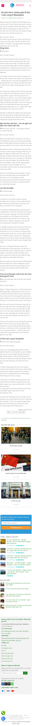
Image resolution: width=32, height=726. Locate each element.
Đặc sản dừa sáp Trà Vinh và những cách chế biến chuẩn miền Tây (19, 606)
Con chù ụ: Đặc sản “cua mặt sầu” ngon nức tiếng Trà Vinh (18, 600)
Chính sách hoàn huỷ (7, 658)
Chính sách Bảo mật (6, 661)
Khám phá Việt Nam (7, 638)
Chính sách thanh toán (7, 653)
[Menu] (2, 5)
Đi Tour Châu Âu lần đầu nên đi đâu (17, 589)
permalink (3, 420)
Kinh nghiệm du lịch (6, 648)
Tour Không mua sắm (8, 631)
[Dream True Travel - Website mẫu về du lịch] (17, 6)
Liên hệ (3, 650)
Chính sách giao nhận (7, 656)
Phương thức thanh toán (9, 718)
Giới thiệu (3, 645)
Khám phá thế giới (20, 638)
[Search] (30, 5)
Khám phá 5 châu (18, 418)
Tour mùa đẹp (5, 633)
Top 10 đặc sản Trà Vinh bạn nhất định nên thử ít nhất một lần (18, 595)
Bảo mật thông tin (24, 718)
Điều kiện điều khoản (16, 716)
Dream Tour (20, 18)
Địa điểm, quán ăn (15, 640)
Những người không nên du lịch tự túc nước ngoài (18, 584)
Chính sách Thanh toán (16, 719)
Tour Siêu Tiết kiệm (22, 631)
